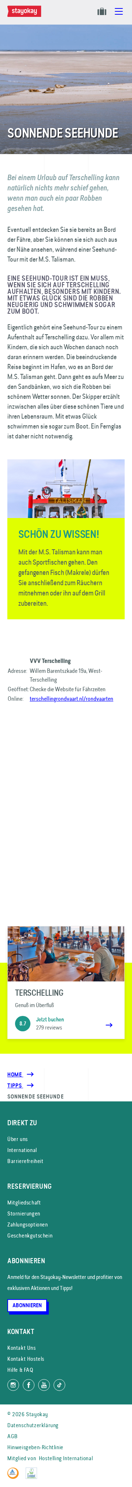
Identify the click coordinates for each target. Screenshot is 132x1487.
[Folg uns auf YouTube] (44, 1385)
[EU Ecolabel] (33, 1477)
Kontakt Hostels (25, 1359)
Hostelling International (66, 1458)
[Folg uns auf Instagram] (13, 1385)
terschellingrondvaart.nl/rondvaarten (71, 699)
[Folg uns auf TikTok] (59, 1385)
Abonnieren (27, 1305)
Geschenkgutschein (29, 1235)
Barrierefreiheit (25, 1161)
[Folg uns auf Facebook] (28, 1385)
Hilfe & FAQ (20, 1370)
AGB (12, 1436)
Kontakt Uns (21, 1348)
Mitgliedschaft (24, 1202)
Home (15, 1074)
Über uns (17, 1139)
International (22, 1150)
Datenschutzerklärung (33, 1425)
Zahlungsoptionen (27, 1224)
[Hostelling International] (14, 1477)
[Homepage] (25, 15)
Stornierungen (23, 1213)
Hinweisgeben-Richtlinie (35, 1447)
